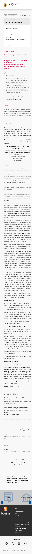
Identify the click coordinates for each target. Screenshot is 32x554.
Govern (17, 515)
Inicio (5, 14)
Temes (16, 513)
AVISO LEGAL (15, 550)
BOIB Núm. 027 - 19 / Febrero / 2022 (13, 15)
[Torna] (9, 4)
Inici (16, 508)
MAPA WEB (6, 550)
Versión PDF (18, 99)
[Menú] (25, 4)
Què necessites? (19, 511)
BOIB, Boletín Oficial (12, 14)
